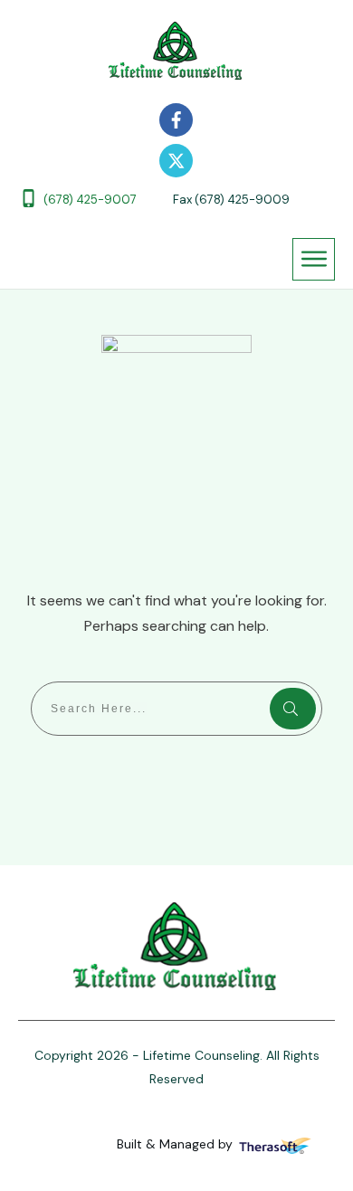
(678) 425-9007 (90, 199)
